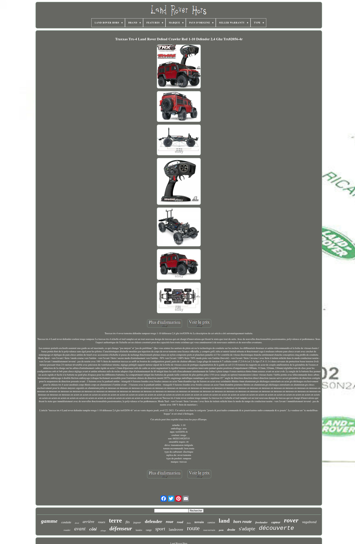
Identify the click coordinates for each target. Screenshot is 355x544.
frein (189, 523)
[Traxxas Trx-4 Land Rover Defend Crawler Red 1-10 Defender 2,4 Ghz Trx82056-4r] (179, 67)
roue (169, 521)
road (180, 522)
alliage (103, 531)
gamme (49, 521)
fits (128, 522)
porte (221, 530)
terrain (199, 522)
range (149, 530)
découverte (276, 528)
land (224, 520)
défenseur (120, 528)
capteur (275, 522)
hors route (242, 521)
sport (160, 528)
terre (115, 520)
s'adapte (247, 528)
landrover (176, 529)
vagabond (309, 522)
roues (101, 522)
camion (211, 522)
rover (291, 520)
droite (231, 529)
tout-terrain (209, 530)
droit (77, 523)
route (193, 528)
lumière (139, 530)
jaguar (137, 522)
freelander (261, 522)
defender (153, 521)
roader (67, 530)
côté (93, 529)
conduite (66, 522)
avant (80, 528)
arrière (88, 521)
